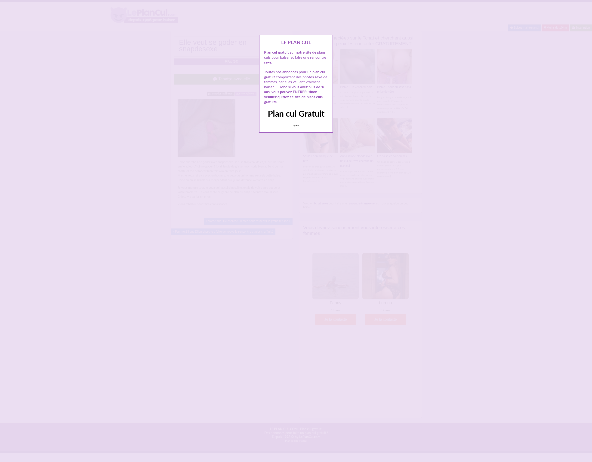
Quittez (296, 126)
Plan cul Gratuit (296, 114)
